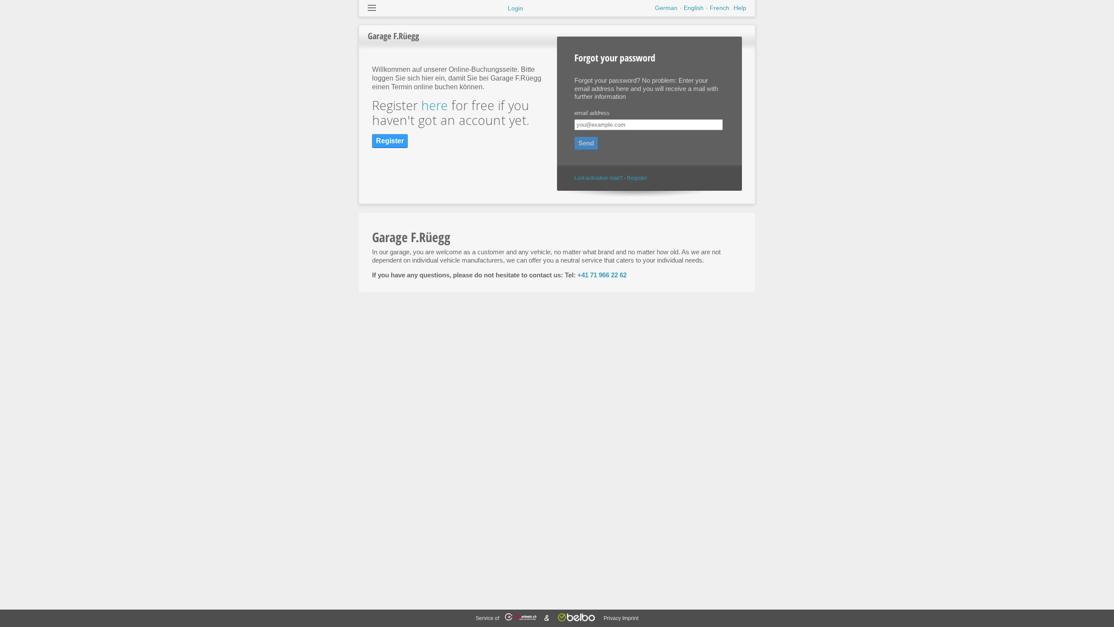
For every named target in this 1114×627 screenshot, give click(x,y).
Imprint (630, 618)
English (694, 7)
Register (637, 178)
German (666, 7)
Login (515, 8)
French (719, 7)
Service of (488, 618)
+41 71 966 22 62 (602, 275)
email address (592, 113)
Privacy (612, 618)
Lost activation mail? (598, 178)
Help (740, 7)
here (434, 105)
